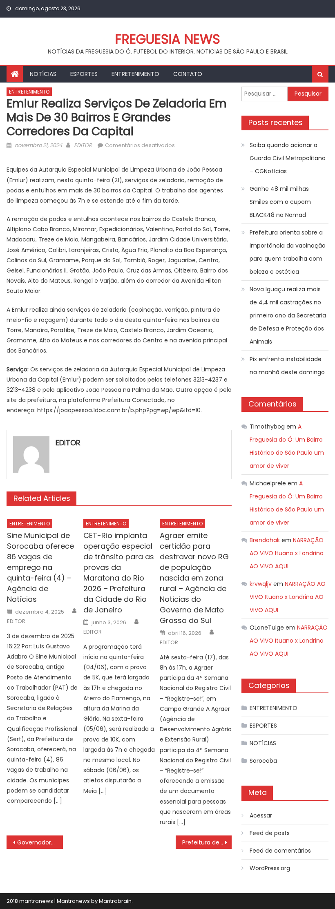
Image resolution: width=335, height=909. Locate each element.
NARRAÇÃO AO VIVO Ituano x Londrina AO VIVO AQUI (287, 553)
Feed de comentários (280, 850)
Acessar (261, 815)
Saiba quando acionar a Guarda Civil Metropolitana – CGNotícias (288, 158)
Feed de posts (270, 833)
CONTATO (187, 74)
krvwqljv (261, 584)
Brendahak (265, 540)
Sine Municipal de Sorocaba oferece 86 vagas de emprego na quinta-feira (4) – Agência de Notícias (40, 567)
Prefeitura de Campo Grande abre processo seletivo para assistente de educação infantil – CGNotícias (207, 842)
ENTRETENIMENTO (135, 74)
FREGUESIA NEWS (167, 39)
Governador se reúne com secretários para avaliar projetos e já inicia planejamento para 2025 (40, 842)
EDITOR (83, 145)
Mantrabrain (115, 901)
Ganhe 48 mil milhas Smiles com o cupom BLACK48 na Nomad (280, 202)
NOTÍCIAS (43, 74)
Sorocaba (263, 761)
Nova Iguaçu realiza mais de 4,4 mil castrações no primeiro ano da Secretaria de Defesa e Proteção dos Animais (288, 315)
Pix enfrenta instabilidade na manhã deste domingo (287, 365)
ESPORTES (84, 74)
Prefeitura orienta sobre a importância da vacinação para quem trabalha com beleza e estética (288, 252)
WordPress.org (270, 868)
